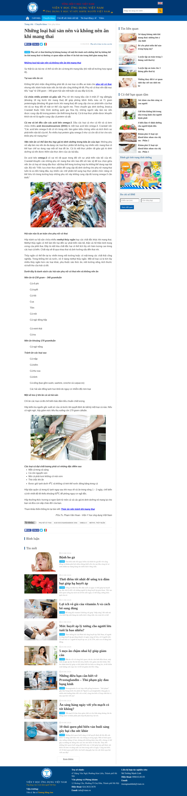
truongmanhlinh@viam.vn (132, 784)
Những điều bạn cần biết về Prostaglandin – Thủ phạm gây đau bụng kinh (84, 680)
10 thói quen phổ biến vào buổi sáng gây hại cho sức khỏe (84, 729)
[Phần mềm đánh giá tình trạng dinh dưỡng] (140, 175)
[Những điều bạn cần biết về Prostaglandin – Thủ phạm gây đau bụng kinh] (40, 680)
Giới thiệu (36, 18)
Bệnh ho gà (67, 557)
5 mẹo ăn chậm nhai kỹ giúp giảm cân (82, 653)
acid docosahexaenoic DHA (65, 523)
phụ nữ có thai (45, 523)
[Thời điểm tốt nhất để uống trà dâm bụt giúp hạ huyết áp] (40, 583)
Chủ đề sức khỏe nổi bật (67, 18)
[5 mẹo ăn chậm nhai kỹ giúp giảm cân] (40, 655)
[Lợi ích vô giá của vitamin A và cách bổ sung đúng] (40, 608)
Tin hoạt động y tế (88, 18)
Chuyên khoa (49, 18)
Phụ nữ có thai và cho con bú (101, 44)
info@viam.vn (84, 790)
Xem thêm (68, 759)
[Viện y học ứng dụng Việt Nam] (47, 773)
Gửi (28, 44)
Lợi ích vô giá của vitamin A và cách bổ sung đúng (84, 606)
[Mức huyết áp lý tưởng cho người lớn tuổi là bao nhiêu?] (40, 630)
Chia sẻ (36, 44)
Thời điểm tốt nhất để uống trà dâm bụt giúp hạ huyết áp (84, 581)
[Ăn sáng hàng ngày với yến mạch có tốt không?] (40, 709)
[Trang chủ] (27, 18)
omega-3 (83, 523)
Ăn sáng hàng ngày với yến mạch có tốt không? (84, 707)
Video (101, 18)
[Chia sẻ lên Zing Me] (45, 44)
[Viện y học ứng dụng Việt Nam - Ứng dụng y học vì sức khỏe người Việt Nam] (33, 7)
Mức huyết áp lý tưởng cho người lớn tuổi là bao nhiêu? (85, 628)
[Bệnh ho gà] (40, 562)
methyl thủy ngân (97, 523)
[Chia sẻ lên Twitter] (41, 44)
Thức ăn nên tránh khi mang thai (78, 509)
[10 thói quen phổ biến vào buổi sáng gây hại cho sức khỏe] (40, 731)
